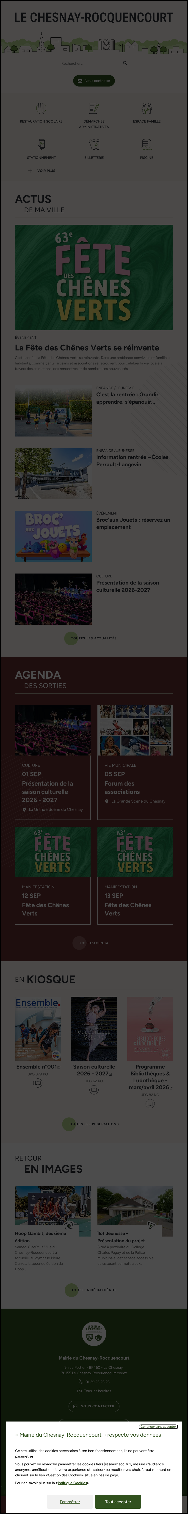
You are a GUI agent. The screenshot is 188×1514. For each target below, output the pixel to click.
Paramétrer (70, 1501)
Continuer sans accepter (158, 1427)
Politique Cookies (72, 1483)
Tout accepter (118, 1501)
